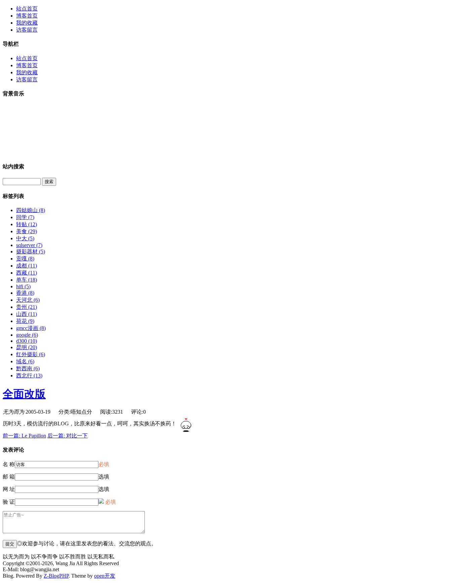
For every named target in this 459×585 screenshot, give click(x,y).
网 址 (9, 489)
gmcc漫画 (31, 328)
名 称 (9, 464)
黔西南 (28, 368)
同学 (25, 217)
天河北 (28, 300)
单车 (26, 280)
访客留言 (27, 30)
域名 (25, 361)
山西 (26, 314)
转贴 (26, 224)
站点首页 (27, 8)
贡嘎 (25, 258)
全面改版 (24, 394)
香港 (25, 293)
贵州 (26, 307)
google (27, 335)
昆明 (26, 347)
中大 (25, 238)
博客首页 (27, 15)
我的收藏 (27, 23)
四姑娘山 (30, 210)
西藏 (26, 273)
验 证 (9, 502)
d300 (26, 341)
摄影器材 (30, 251)
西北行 (29, 375)
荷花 (25, 321)
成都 (26, 265)
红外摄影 (30, 354)
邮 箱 (9, 476)
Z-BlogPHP (56, 576)
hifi (23, 286)
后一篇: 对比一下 (67, 435)
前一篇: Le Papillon (24, 435)
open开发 (104, 576)
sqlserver (29, 245)
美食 (26, 231)
